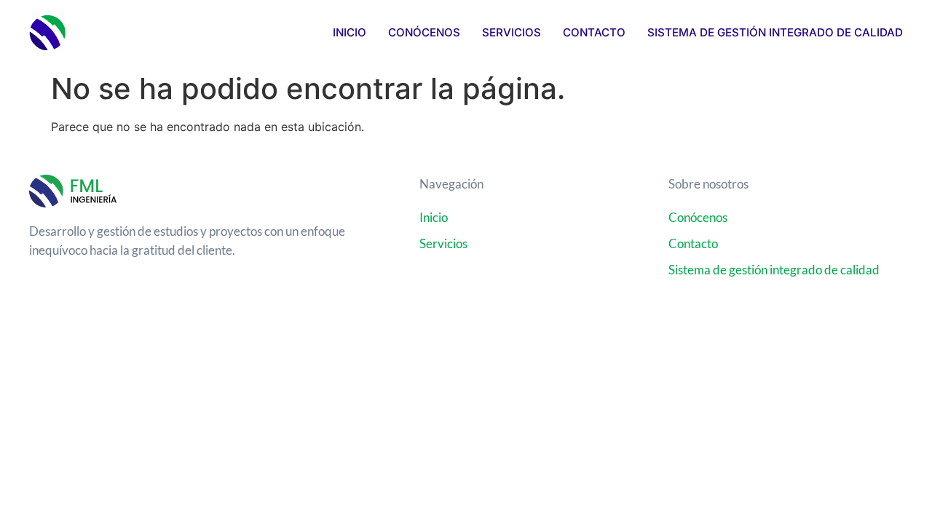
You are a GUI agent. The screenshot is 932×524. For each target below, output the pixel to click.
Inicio (349, 32)
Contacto (594, 32)
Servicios (511, 32)
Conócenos (424, 32)
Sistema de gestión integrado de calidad (774, 269)
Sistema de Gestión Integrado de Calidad (775, 32)
